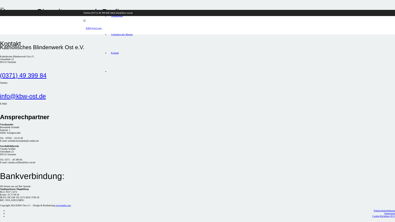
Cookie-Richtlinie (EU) (383, 216)
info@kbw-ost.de (23, 96)
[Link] (92, 28)
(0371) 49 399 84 (23, 75)
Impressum (389, 213)
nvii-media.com (63, 205)
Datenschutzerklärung (384, 210)
